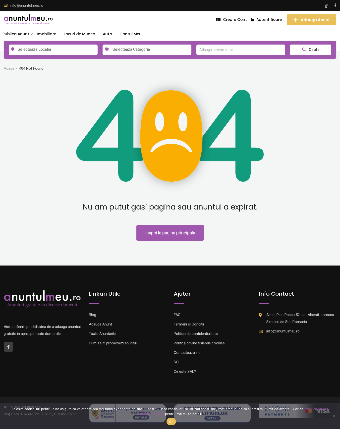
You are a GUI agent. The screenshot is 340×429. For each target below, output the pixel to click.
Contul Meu (130, 34)
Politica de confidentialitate (196, 333)
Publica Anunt (15, 34)
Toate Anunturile (102, 333)
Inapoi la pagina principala (170, 232)
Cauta (314, 49)
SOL (177, 362)
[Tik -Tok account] (327, 5)
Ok (171, 422)
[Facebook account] (335, 5)
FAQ (177, 315)
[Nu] (333, 415)
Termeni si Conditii (189, 324)
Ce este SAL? (185, 371)
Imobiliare (46, 34)
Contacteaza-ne (187, 352)
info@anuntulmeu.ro (26, 5)
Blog (92, 315)
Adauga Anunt (315, 19)
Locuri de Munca (79, 34)
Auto (107, 34)
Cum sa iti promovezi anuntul (113, 343)
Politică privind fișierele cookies (199, 343)
